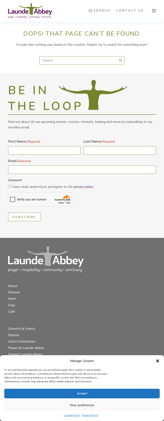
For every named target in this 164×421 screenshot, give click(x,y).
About (13, 286)
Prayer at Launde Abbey (26, 348)
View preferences (82, 405)
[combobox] (78, 60)
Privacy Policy (90, 415)
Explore (13, 335)
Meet (12, 299)
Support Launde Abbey (25, 354)
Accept (82, 393)
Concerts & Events (21, 329)
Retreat (14, 292)
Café (11, 311)
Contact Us (130, 11)
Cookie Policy (72, 415)
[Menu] (154, 11)
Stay (11, 305)
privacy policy (83, 187)
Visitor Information (21, 341)
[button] (157, 361)
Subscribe (24, 217)
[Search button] (120, 60)
